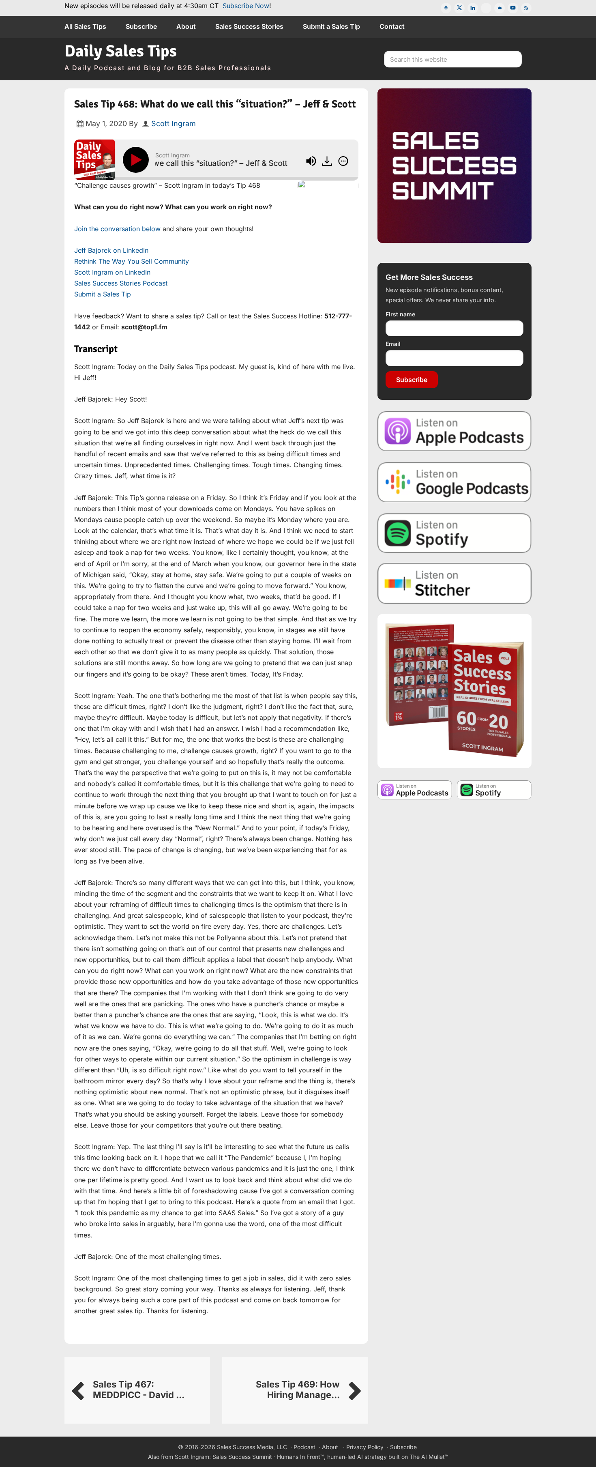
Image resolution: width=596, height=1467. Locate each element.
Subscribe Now (246, 6)
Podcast (304, 1446)
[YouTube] (513, 8)
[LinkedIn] (472, 8)
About (330, 1446)
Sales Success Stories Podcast (120, 283)
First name (400, 314)
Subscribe (411, 380)
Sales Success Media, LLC (252, 1446)
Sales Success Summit (242, 1456)
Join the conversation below (117, 229)
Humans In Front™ (300, 1456)
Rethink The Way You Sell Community (131, 261)
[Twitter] (459, 8)
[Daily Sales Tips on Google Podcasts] (454, 481)
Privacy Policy (365, 1446)
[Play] (137, 160)
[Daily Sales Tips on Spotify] (454, 532)
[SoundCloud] (499, 8)
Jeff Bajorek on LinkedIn (111, 250)
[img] (343, 161)
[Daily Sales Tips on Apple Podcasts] (454, 430)
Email (393, 343)
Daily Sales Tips (120, 51)
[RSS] (526, 8)
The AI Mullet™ (428, 1456)
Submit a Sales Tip (102, 294)
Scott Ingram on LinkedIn (112, 272)
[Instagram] (486, 8)
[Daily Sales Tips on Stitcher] (454, 583)
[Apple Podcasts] (446, 8)
